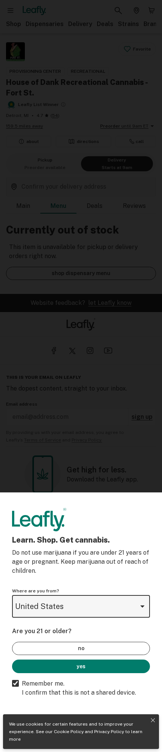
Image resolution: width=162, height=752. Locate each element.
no (81, 648)
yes (81, 666)
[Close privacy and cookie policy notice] (153, 720)
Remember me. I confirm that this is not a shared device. (79, 688)
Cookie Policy (69, 731)
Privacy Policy (109, 731)
